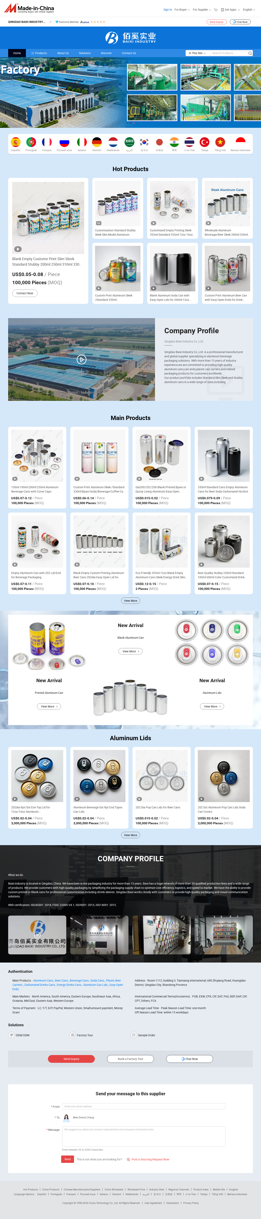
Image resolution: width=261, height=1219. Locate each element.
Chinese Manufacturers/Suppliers (82, 1189)
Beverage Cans (79, 980)
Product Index (201, 1189)
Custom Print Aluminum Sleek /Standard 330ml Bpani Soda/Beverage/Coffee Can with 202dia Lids (99, 489)
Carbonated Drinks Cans (39, 985)
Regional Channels (178, 1189)
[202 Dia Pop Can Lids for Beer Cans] (162, 776)
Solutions (85, 53)
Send (67, 1159)
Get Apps (230, 9)
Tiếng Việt (217, 1194)
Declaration (172, 1203)
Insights (233, 1189)
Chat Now (242, 21)
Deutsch (116, 1194)
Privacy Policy (191, 1203)
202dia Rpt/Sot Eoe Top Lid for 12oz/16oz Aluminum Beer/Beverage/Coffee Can (30, 809)
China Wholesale (114, 1189)
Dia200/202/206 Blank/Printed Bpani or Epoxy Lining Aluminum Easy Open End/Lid (161, 489)
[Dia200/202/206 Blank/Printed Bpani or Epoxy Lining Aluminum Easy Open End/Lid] (162, 456)
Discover (106, 53)
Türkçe (203, 1194)
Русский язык (87, 1194)
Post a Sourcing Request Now (148, 1159)
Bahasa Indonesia (237, 1194)
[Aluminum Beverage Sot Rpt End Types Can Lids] (99, 776)
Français (71, 1194)
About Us (63, 53)
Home (17, 53)
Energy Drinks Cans (69, 985)
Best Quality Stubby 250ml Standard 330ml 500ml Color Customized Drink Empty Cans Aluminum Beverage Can (221, 575)
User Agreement (153, 1203)
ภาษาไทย (191, 1194)
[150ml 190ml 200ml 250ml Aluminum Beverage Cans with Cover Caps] (37, 456)
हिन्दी (179, 1194)
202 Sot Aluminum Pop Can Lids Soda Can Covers (222, 809)
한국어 (157, 1194)
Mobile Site (219, 1189)
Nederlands (132, 1194)
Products (41, 53)
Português (56, 1194)
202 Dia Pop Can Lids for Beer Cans (158, 807)
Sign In (168, 9)
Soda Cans (97, 980)
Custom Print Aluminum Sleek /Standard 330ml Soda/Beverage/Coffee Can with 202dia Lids (115, 297)
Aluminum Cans (43, 980)
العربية (146, 1194)
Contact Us (129, 53)
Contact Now (25, 293)
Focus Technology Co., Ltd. (104, 1203)
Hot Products (30, 1189)
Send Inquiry (216, 21)
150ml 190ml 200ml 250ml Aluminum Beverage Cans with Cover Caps (34, 489)
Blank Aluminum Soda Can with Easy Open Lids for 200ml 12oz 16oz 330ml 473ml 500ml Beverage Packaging (172, 297)
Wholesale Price (136, 1189)
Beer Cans (61, 980)
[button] (127, 123)
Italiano (104, 1194)
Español (41, 1194)
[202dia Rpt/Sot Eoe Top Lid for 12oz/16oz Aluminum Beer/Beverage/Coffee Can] (37, 776)
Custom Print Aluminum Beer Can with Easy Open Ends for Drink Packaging (226, 297)
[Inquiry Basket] (216, 9)
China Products (50, 1189)
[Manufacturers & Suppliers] (30, 8)
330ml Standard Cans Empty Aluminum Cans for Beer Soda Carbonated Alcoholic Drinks (224, 489)
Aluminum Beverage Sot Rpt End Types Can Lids (97, 809)
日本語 (169, 1194)
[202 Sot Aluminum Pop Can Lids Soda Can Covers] (224, 776)
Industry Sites (156, 1189)
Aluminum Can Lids (95, 985)
